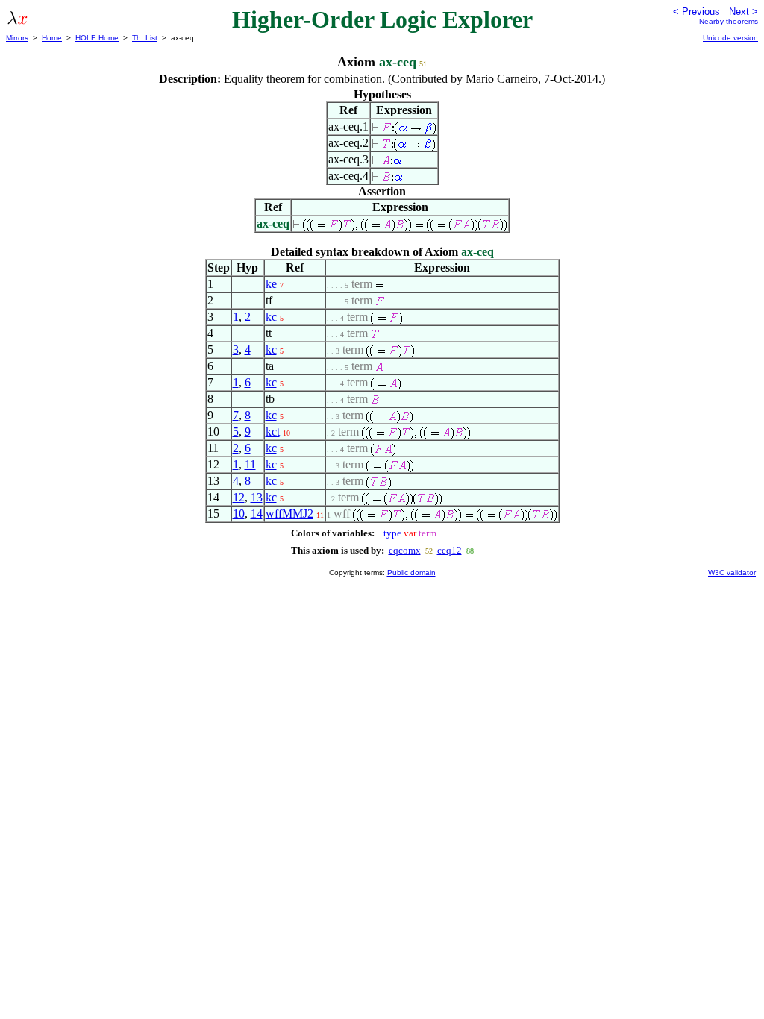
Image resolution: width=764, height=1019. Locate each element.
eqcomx (405, 550)
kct (273, 431)
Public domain (411, 572)
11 (250, 464)
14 (257, 513)
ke (271, 284)
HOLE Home (97, 38)
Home (52, 38)
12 (239, 497)
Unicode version (730, 38)
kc (271, 316)
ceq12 (449, 550)
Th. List (144, 38)
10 (239, 513)
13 (257, 497)
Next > (743, 11)
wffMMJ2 (289, 513)
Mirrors (17, 38)
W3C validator (732, 572)
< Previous (696, 11)
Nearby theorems (728, 21)
